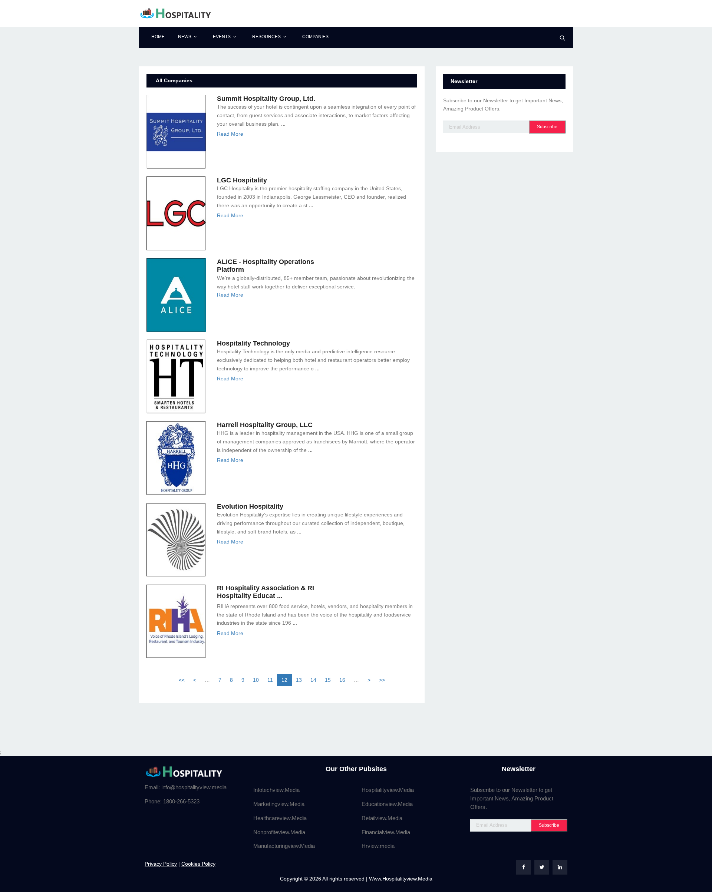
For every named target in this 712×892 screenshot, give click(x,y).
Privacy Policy (161, 864)
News (184, 36)
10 (256, 680)
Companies (315, 36)
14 (313, 680)
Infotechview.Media (276, 790)
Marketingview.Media (278, 804)
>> (382, 680)
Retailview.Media (382, 818)
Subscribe (547, 126)
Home (158, 36)
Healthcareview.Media (280, 818)
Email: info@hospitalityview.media (186, 787)
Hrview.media (378, 846)
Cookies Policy (198, 864)
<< (182, 680)
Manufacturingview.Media (284, 846)
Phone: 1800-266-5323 (172, 801)
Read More (230, 134)
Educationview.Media (387, 804)
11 (270, 680)
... (283, 124)
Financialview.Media (386, 832)
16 (342, 680)
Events (222, 36)
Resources (266, 36)
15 (328, 680)
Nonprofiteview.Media (279, 832)
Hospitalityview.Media (388, 790)
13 (299, 680)
